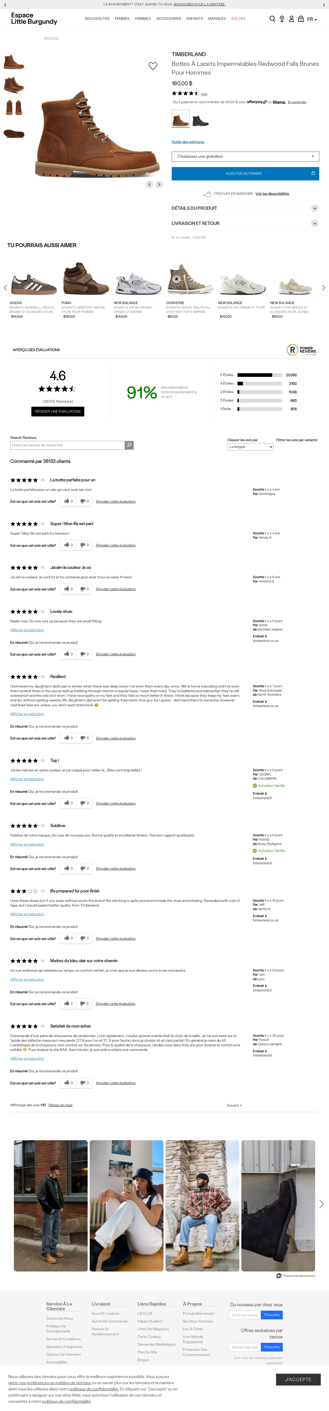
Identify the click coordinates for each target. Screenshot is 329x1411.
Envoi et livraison (106, 1313)
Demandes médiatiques (157, 1344)
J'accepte (298, 1379)
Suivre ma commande (109, 1321)
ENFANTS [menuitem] (195, 18)
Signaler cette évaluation (116, 501)
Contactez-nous (59, 1318)
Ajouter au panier (244, 173)
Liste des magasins (153, 1329)
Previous (150, 184)
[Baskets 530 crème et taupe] (242, 274)
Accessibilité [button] (56, 1362)
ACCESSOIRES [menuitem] (168, 18)
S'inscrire (271, 1315)
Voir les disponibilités (272, 193)
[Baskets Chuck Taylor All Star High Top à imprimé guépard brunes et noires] (190, 274)
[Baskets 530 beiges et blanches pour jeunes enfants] (294, 274)
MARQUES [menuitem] (217, 18)
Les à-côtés (193, 1329)
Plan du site (147, 1352)
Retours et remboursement (105, 1331)
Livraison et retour (196, 223)
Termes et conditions (63, 1339)
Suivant (234, 1105)
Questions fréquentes (64, 1347)
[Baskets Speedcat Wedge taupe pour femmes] (86, 274)
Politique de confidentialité (58, 1329)
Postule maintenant (198, 1313)
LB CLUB (145, 1313)
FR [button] (310, 19)
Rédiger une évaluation (57, 411)
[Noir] (201, 119)
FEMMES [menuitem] (122, 18)
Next (159, 184)
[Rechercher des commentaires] (129, 445)
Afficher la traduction (27, 630)
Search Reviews (23, 438)
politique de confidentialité (94, 1389)
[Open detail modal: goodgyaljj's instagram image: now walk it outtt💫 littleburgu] (126, 1205)
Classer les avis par (242, 440)
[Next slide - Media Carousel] (321, 1204)
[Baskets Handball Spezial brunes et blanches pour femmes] (34, 274)
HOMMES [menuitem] (143, 18)
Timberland (189, 54)
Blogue (143, 1360)
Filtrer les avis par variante (296, 440)
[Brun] (181, 119)
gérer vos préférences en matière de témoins (49, 1382)
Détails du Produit (194, 208)
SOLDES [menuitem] (238, 18)
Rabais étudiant (150, 1321)
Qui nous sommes (198, 1321)
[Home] (36, 19)
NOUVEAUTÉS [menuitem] (97, 18)
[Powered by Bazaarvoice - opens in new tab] (296, 1276)
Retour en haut (60, 1105)
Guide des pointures (188, 142)
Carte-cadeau (149, 1337)
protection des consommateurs (196, 1352)
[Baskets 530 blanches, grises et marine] (138, 274)
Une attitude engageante (193, 1339)
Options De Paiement (63, 1354)
